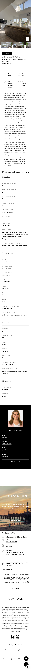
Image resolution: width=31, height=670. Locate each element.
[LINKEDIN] (15, 644)
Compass (9, 610)
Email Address (7, 569)
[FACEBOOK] (11, 644)
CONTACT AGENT (15, 461)
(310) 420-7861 (6, 444)
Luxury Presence (20, 650)
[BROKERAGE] (20, 644)
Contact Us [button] (15, 520)
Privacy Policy (25, 582)
